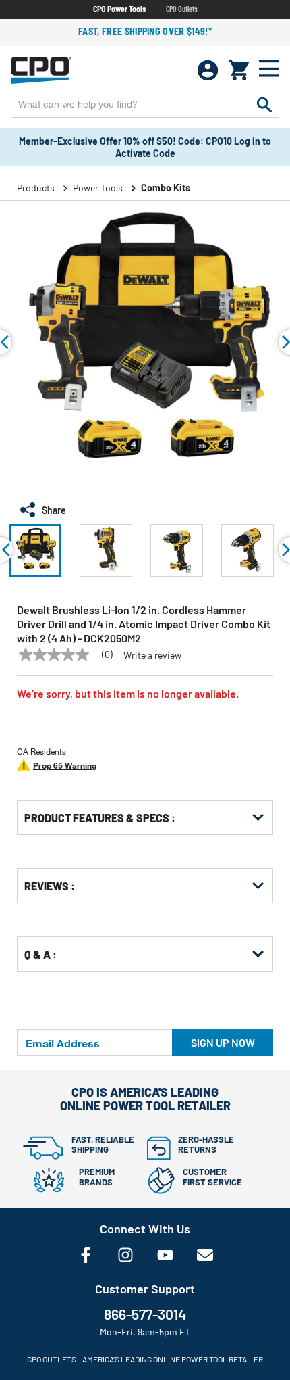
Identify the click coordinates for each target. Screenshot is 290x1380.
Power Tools (98, 187)
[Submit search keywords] (264, 104)
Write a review (152, 655)
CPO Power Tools (119, 9)
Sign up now (223, 1042)
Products (36, 187)
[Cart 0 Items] (239, 70)
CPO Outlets (182, 9)
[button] (35, 550)
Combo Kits (165, 187)
